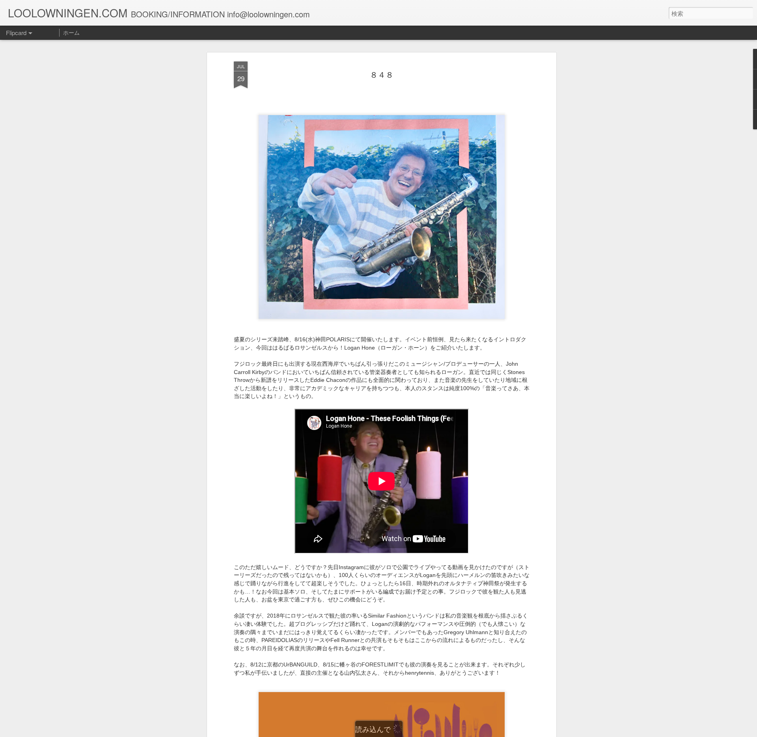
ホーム (71, 32)
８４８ (381, 74)
